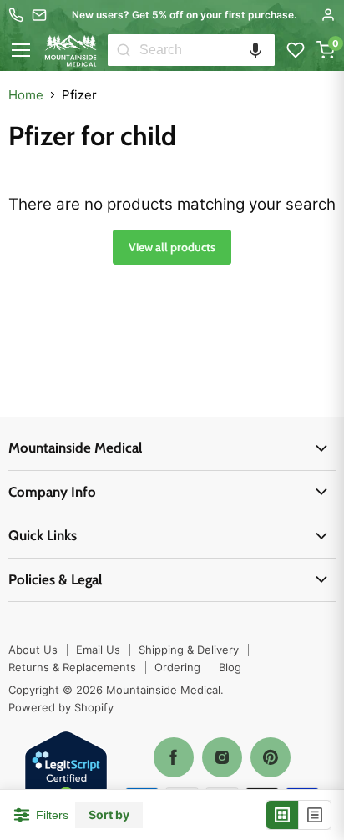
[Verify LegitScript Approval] (66, 774)
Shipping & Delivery (189, 649)
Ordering (177, 667)
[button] (255, 50)
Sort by (109, 815)
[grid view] (282, 815)
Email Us (98, 649)
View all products (172, 247)
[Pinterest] (270, 757)
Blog (230, 667)
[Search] (123, 50)
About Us (33, 649)
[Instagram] (222, 757)
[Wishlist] (295, 50)
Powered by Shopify (61, 707)
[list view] (315, 815)
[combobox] (207, 50)
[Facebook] (174, 757)
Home (25, 95)
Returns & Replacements (72, 667)
